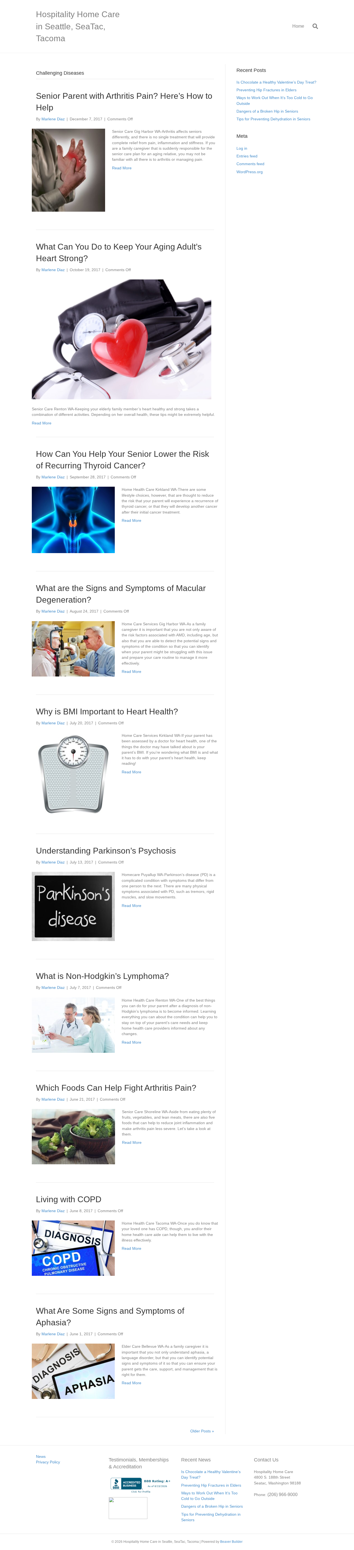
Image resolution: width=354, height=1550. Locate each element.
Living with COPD (68, 1199)
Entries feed (246, 156)
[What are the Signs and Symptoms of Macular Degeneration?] (73, 648)
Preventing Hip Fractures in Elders (266, 90)
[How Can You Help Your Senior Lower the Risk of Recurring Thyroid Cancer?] (73, 519)
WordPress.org (249, 172)
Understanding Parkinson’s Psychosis (106, 850)
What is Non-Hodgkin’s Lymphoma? (102, 976)
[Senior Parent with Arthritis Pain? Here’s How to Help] (68, 170)
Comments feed (250, 164)
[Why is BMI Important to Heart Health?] (73, 774)
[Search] (313, 26)
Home (298, 26)
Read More (122, 168)
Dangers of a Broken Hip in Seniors (267, 111)
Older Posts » (202, 1431)
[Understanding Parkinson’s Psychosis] (73, 906)
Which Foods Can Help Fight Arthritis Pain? (117, 1087)
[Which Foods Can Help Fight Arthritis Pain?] (73, 1136)
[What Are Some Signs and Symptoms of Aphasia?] (73, 1371)
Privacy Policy (48, 1462)
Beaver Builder (231, 1542)
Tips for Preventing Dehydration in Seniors (273, 119)
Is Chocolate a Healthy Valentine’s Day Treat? (276, 82)
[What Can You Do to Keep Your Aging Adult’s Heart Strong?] (121, 339)
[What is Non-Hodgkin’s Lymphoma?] (73, 1024)
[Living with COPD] (73, 1248)
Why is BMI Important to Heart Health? (107, 711)
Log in (241, 148)
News (41, 1456)
